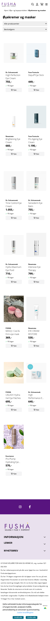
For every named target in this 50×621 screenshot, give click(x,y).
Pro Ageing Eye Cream (35, 141)
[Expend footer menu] (45, 544)
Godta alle (31, 617)
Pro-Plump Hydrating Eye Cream (12, 460)
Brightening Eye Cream (13, 141)
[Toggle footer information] (45, 537)
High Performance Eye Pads (36, 396)
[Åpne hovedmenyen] (46, 4)
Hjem (6, 10)
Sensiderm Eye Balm (35, 205)
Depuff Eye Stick (36, 75)
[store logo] (8, 4)
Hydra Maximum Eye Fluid (13, 269)
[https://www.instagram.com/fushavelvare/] (20, 507)
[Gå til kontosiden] (37, 4)
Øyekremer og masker (37, 10)
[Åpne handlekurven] (41, 4)
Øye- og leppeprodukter (18, 10)
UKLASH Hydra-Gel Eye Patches (13, 396)
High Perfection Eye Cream (13, 77)
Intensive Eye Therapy (34, 269)
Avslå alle (18, 617)
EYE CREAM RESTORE (33, 332)
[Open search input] (32, 4)
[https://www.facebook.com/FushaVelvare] (30, 507)
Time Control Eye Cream (14, 205)
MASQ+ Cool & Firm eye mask (13, 332)
